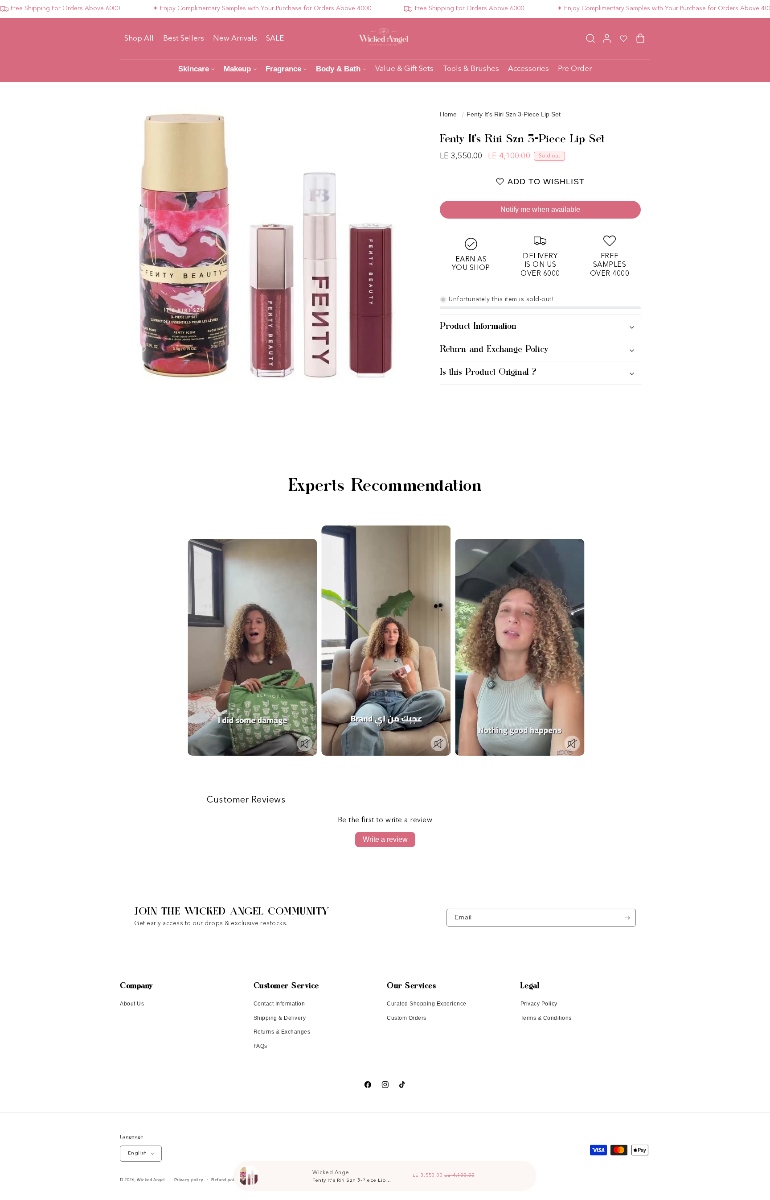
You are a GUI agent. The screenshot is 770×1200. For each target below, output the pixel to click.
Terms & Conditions (546, 1018)
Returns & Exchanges (282, 1032)
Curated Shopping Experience (427, 1004)
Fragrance (283, 69)
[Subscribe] (627, 918)
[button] (590, 38)
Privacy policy (189, 1180)
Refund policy (225, 1180)
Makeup (237, 69)
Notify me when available (540, 209)
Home (448, 114)
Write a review (385, 839)
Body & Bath (338, 69)
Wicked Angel (151, 1180)
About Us (132, 1004)
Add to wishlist (546, 181)
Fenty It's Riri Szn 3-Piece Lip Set (514, 114)
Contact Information (279, 1004)
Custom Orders (406, 1018)
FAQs (260, 1046)
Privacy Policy (538, 1004)
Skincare (193, 69)
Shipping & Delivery (280, 1018)
